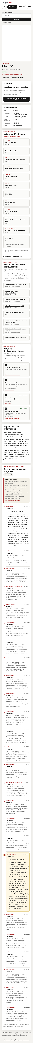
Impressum (7, 1040)
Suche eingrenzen (7, 22)
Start (4, 6)
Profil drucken (6, 77)
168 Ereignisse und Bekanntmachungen (12, 74)
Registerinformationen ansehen (12, 418)
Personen (22, 6)
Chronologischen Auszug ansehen (12, 374)
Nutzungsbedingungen (16, 1040)
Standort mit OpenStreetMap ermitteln (16, 99)
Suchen (16, 19)
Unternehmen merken (17, 77)
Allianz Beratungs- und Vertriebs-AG (15, 284)
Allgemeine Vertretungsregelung (13, 256)
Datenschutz (26, 1040)
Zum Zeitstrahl (8, 403)
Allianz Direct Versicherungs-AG (14, 306)
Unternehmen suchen (7, 12)
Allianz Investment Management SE (15, 299)
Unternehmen (12, 6)
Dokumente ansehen (9, 389)
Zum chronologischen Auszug (12, 500)
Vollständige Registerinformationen (11, 136)
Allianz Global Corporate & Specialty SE (16, 337)
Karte (29, 6)
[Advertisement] (16, 44)
